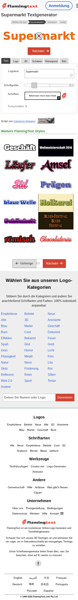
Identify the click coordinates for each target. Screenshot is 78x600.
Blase (43, 450)
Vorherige (26, 263)
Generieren (65, 397)
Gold (51, 344)
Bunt (4, 332)
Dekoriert (54, 332)
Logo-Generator (56, 466)
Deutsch (17, 584)
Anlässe (39, 487)
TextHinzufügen (18, 466)
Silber (52, 374)
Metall (28, 356)
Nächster (38, 51)
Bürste (34, 450)
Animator (37, 471)
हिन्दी (31, 584)
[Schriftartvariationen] (64, 98)
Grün (4, 350)
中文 (46, 577)
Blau (4, 326)
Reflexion (7, 374)
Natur (4, 362)
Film (51, 356)
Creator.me (37, 466)
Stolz (4, 368)
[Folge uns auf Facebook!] (38, 563)
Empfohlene (9, 313)
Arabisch (22, 450)
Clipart (38, 492)
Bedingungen (55, 508)
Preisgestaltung (35, 508)
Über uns (17, 508)
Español (48, 590)
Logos (39, 417)
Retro (28, 374)
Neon (28, 362)
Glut (27, 344)
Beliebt (29, 313)
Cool (27, 332)
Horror (28, 350)
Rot (50, 368)
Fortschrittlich (16, 106)
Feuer (52, 338)
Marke (28, 326)
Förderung (31, 368)
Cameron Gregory (24, 121)
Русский (32, 590)
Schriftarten (39, 438)
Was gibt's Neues (57, 487)
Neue (51, 313)
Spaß (4, 344)
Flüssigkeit (8, 356)
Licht (51, 350)
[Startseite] (20, 5)
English (18, 577)
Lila (50, 362)
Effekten (6, 338)
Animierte (54, 319)
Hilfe (29, 487)
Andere (6, 386)
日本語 (45, 584)
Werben (34, 513)
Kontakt (54, 513)
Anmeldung (59, 6)
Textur (52, 380)
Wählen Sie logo (19, 22)
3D (26, 319)
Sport (28, 380)
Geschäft (54, 326)
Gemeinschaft (16, 487)
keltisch (54, 450)
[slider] (34, 85)
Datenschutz (19, 513)
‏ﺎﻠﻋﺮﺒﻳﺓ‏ (33, 577)
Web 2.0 (6, 380)
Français (61, 577)
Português (62, 584)
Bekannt (30, 338)
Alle (3, 319)
